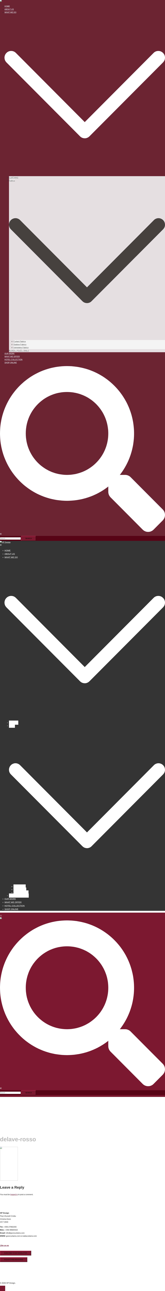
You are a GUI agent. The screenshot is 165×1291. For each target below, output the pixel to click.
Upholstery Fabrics (21, 347)
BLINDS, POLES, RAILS (19, 351)
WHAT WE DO (10, 12)
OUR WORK (9, 354)
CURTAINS (13, 178)
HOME (7, 6)
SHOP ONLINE (10, 363)
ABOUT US (9, 9)
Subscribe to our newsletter (15, 1253)
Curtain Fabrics (19, 341)
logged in (14, 1194)
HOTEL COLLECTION (13, 360)
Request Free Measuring (13, 1259)
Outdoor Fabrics (19, 344)
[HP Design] (5, 1)
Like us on (4, 1245)
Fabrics (12, 181)
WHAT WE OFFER (12, 357)
